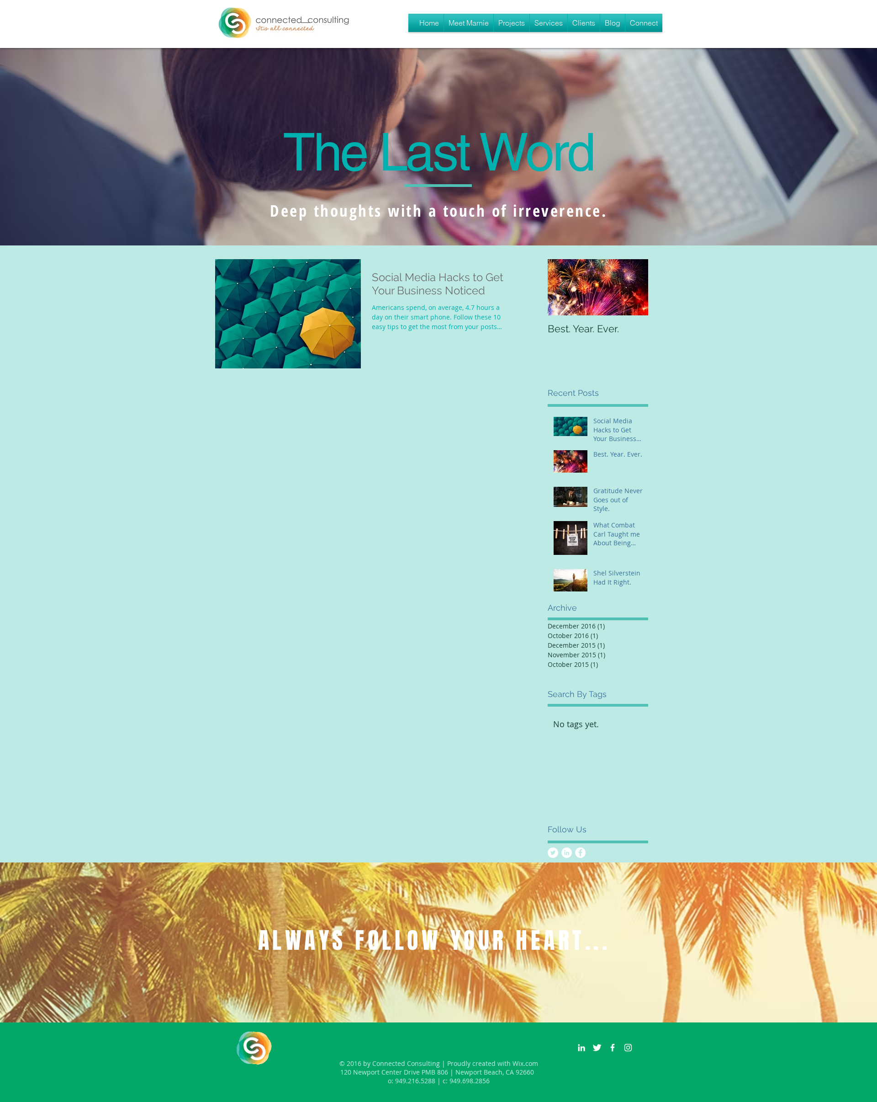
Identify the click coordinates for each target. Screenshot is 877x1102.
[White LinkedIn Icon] (581, 1048)
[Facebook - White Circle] (580, 852)
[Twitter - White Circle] (553, 852)
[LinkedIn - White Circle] (566, 852)
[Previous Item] (562, 287)
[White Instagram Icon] (628, 1048)
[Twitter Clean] (597, 1048)
